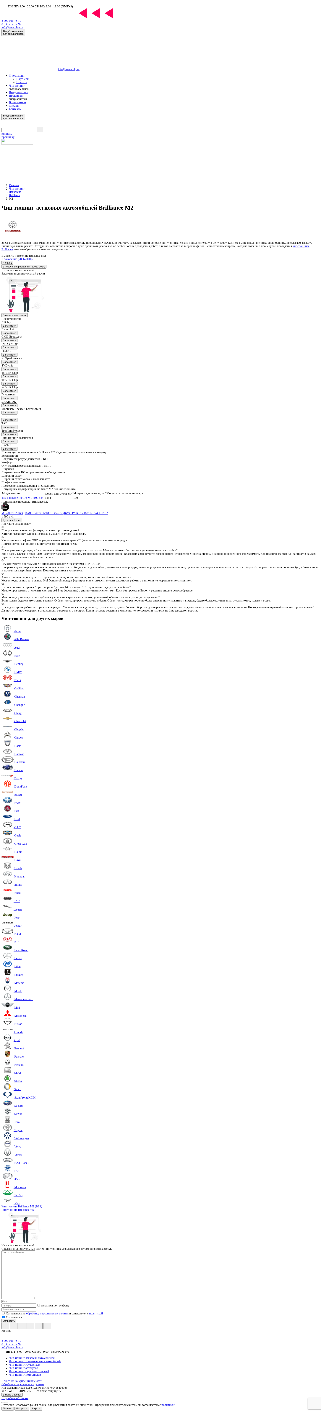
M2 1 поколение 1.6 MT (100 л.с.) (23, 497)
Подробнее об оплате (14, 1398)
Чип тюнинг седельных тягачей (29, 1371)
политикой (96, 1313)
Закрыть (36, 1408)
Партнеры (22, 78)
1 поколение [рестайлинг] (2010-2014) (24, 266)
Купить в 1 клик (12, 520)
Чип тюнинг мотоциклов (25, 1374)
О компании (17, 75)
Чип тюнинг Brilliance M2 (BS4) (21, 1206)
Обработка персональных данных (22, 1384)
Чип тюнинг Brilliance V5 (17, 1209)
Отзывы (14, 105)
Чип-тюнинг (17, 85)
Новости (21, 82)
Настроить (22, 1408)
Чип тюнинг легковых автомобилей (32, 1358)
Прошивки (16, 95)
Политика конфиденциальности (21, 1381)
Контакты (15, 109)
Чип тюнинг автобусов (23, 1368)
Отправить (9, 1320)
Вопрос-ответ (17, 102)
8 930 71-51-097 (11, 24)
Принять (7, 1408)
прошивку (7, 135)
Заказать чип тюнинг (14, 315)
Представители (18, 92)
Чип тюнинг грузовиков (24, 1364)
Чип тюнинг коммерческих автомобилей (35, 1361)
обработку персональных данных (47, 1313)
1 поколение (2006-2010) (17, 259)
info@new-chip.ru (12, 27)
